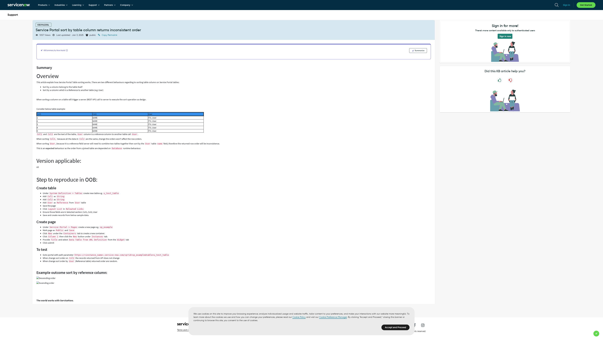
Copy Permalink (109, 35)
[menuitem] (44, 5)
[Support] (13, 15)
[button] (187, 330)
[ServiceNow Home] (19, 5)
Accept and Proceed (395, 327)
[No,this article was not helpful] (510, 80)
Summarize (419, 50)
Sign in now (505, 36)
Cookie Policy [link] (299, 317)
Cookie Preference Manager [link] (333, 317)
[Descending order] (45, 278)
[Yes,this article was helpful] (499, 80)
